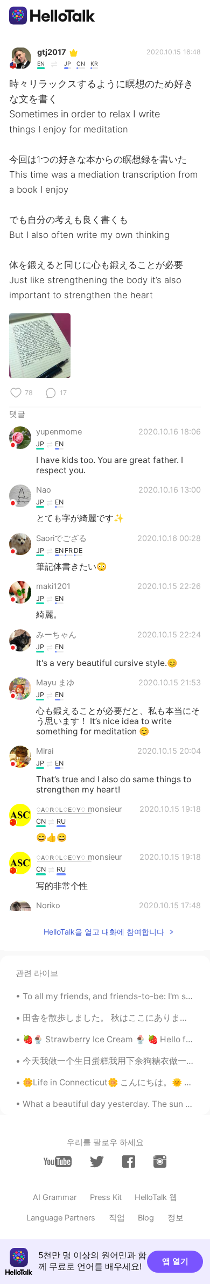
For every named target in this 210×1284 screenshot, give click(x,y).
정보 (175, 1218)
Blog (146, 1218)
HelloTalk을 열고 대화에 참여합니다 (104, 931)
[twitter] (97, 1162)
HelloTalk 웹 (156, 1197)
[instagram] (159, 1161)
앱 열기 (175, 1261)
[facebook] (128, 1161)
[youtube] (58, 1161)
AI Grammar (54, 1197)
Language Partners (60, 1218)
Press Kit (106, 1197)
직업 (117, 1218)
